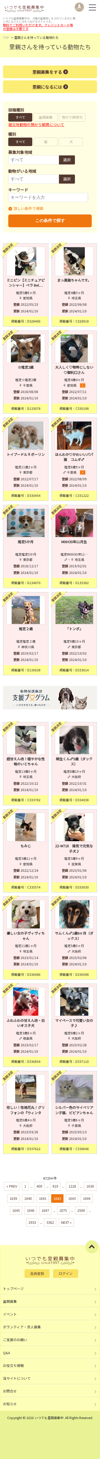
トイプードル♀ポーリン (26, 454)
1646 (30, 1210)
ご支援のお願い (15, 1339)
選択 (67, 159)
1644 (86, 1198)
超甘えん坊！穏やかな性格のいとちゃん (26, 761)
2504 (81, 1210)
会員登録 (37, 1273)
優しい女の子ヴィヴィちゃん (26, 936)
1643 (72, 1198)
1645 (16, 1210)
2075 (63, 1210)
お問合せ (10, 1391)
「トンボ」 (74, 628)
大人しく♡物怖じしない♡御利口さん (74, 370)
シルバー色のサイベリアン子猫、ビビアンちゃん (74, 1110)
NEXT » (66, 1222)
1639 (13, 1198)
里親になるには (47, 87)
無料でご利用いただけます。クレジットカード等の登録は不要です (38, 27)
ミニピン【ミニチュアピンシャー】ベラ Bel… (26, 283)
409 (39, 1186)
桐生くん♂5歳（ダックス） (74, 761)
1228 (72, 1186)
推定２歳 (26, 628)
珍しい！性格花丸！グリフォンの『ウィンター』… (26, 1112)
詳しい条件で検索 (28, 208)
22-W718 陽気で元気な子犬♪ (74, 848)
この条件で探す (50, 220)
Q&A (6, 1352)
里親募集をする (47, 72)
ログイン (66, 1273)
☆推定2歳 (26, 367)
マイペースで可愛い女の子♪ (74, 1023)
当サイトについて (17, 1378)
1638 (90, 1186)
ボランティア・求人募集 (22, 1326)
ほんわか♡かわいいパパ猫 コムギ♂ (74, 457)
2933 (32, 1222)
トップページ (13, 1288)
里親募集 (46, 117)
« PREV (11, 1186)
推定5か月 (26, 541)
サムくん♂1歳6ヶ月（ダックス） (74, 936)
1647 (45, 1210)
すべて (20, 117)
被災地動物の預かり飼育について (36, 124)
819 (55, 1186)
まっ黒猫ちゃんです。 (74, 280)
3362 (50, 1222)
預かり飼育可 (72, 117)
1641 (42, 1198)
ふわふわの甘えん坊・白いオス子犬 (26, 1023)
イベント (10, 1314)
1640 (28, 1198)
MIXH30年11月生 (74, 541)
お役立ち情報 (13, 1365)
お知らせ (10, 1403)
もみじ (26, 845)
